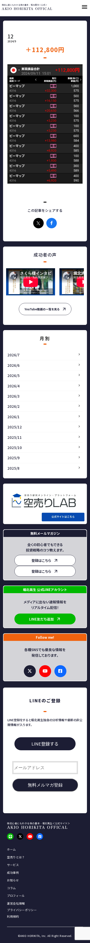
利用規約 (13, 916)
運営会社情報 (16, 903)
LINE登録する (45, 744)
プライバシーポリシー (22, 910)
